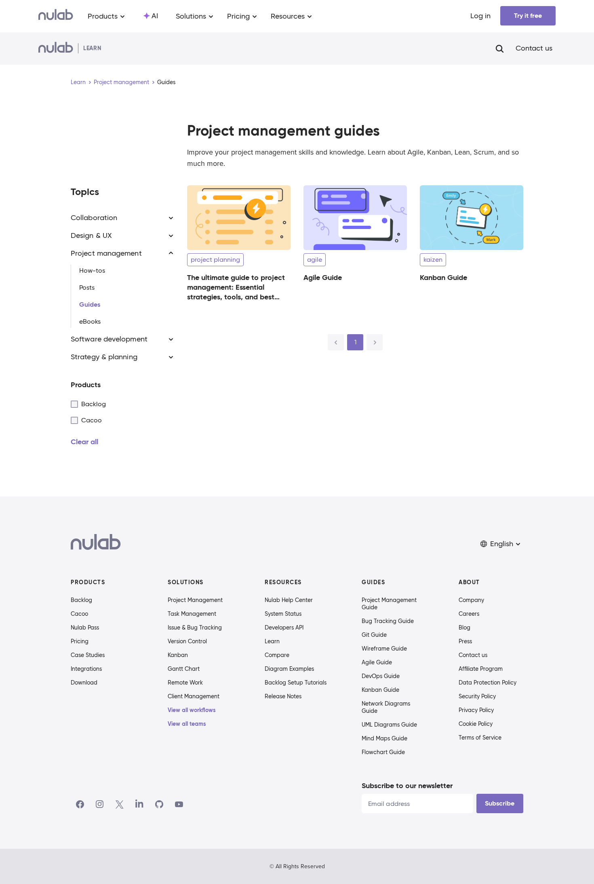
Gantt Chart (184, 668)
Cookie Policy (476, 723)
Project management (121, 82)
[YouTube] (179, 804)
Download (84, 682)
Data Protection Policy (487, 682)
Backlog (81, 600)
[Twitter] (119, 804)
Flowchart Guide (383, 752)
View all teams (187, 723)
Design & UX (91, 235)
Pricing (79, 641)
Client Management (193, 696)
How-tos (92, 270)
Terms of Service (480, 737)
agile (314, 259)
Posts (87, 287)
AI (155, 15)
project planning (215, 259)
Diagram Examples (289, 668)
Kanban (178, 655)
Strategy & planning (104, 356)
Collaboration (94, 217)
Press (465, 641)
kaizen (432, 259)
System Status (283, 613)
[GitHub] (159, 804)
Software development (109, 339)
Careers (469, 613)
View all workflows (192, 710)
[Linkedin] (139, 804)
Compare (277, 655)
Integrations (86, 668)
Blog (464, 627)
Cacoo (79, 613)
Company (471, 600)
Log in (480, 15)
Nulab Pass (85, 627)
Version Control (187, 641)
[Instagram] (100, 804)
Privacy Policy (476, 710)
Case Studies (88, 655)
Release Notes (283, 696)
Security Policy (477, 696)
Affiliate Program (481, 668)
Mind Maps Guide (384, 738)
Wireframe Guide (384, 648)
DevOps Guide (381, 676)
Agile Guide (322, 277)
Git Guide (374, 634)
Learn (78, 82)
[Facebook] (80, 804)
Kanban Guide (443, 277)
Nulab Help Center (289, 600)
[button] (501, 543)
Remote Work (185, 682)
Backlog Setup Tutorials (295, 682)
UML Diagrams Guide (389, 724)
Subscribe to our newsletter (407, 785)
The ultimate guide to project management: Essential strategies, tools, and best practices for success (236, 292)
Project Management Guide (389, 603)
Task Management (192, 613)
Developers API (284, 627)
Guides (89, 304)
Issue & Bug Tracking (195, 627)
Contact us (534, 48)
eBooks (90, 321)
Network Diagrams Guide (386, 707)
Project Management (195, 600)
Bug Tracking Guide (388, 621)
